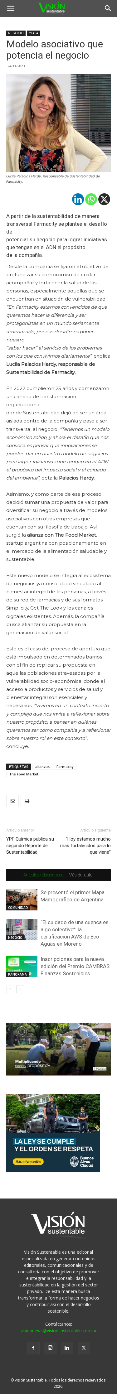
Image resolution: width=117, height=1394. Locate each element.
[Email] (12, 801)
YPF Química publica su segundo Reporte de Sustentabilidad (30, 845)
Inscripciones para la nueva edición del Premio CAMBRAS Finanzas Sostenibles (75, 966)
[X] (104, 199)
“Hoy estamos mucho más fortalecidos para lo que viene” (85, 845)
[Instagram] (50, 1348)
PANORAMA (17, 974)
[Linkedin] (78, 199)
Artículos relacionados (43, 875)
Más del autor (81, 875)
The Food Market (23, 774)
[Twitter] (84, 1348)
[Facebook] (33, 1348)
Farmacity (65, 766)
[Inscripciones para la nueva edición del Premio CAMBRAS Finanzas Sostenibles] (21, 966)
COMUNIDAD (18, 907)
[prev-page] (10, 989)
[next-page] (20, 989)
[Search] (108, 8)
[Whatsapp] (91, 199)
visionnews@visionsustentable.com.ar (59, 1331)
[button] (11, 8)
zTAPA (33, 33)
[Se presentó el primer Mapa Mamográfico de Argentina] (21, 899)
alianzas (42, 766)
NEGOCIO (16, 33)
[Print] (27, 801)
